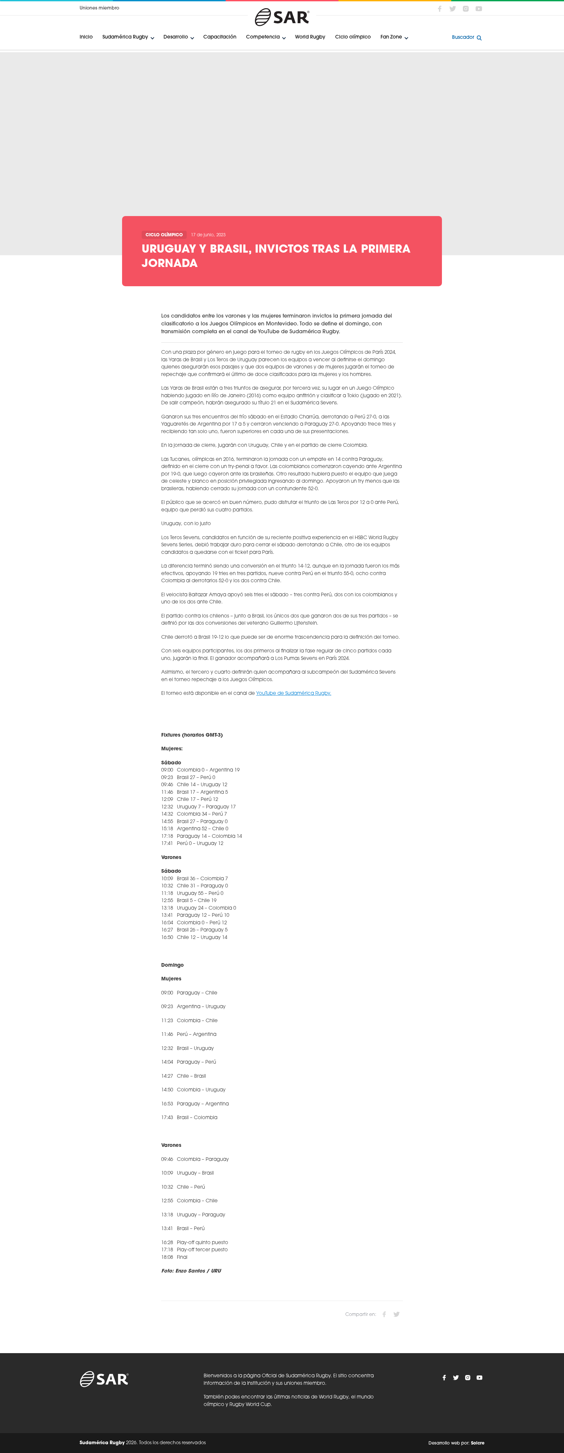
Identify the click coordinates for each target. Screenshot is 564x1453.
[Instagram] (465, 8)
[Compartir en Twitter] (396, 1314)
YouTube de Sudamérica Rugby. (293, 693)
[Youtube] (478, 8)
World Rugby (310, 37)
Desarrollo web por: (456, 1443)
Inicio (86, 37)
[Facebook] (439, 8)
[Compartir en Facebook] (384, 1314)
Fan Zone (391, 37)
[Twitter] (452, 8)
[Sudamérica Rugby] (282, 17)
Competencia (263, 37)
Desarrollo (176, 37)
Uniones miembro (99, 8)
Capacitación (219, 37)
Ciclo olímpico (353, 37)
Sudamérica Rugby (125, 37)
